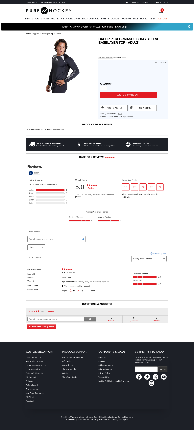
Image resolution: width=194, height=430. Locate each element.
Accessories (72, 18)
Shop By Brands (69, 369)
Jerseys (105, 18)
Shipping (29, 381)
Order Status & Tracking (36, 365)
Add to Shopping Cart (128, 94)
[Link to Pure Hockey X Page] (156, 379)
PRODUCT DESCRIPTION (97, 124)
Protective (57, 18)
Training (125, 18)
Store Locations (32, 389)
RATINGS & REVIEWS (92, 157)
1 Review (51, 311)
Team (152, 18)
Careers (101, 361)
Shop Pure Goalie (69, 377)
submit (163, 369)
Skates (45, 18)
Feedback (30, 401)
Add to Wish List (115, 108)
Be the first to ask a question (41, 327)
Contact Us (146, 2)
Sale (135, 18)
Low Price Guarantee (34, 393)
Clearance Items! (56, 2)
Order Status (161, 2)
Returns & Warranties (35, 373)
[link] (34, 311)
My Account (31, 377)
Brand (143, 18)
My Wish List (67, 365)
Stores (125, 2)
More (120, 114)
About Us (102, 357)
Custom (162, 18)
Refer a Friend (32, 385)
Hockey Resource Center (72, 357)
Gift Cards (66, 361)
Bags (85, 18)
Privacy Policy (104, 373)
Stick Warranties (33, 369)
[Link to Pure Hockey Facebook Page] (139, 379)
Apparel (94, 18)
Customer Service (33, 357)
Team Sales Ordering (34, 361)
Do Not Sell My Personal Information (113, 381)
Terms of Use (103, 377)
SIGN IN (135, 2)
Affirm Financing (105, 369)
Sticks (35, 18)
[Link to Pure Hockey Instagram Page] (151, 385)
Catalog (65, 373)
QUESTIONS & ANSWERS (97, 304)
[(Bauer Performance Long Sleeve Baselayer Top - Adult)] (61, 65)
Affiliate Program (105, 365)
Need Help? (66, 417)
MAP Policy (30, 397)
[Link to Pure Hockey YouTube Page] (164, 379)
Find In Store (144, 108)
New (28, 18)
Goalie (115, 18)
